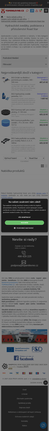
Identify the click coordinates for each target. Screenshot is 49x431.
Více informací (25, 212)
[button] (25, 228)
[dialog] (24, 215)
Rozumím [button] (24, 223)
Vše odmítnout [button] (24, 217)
